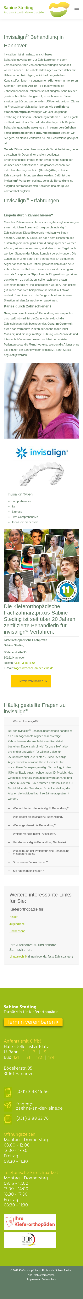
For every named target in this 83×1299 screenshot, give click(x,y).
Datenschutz (49, 1279)
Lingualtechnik (18, 956)
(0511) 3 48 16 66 (24, 662)
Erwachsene (17, 931)
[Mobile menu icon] (76, 9)
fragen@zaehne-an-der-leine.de (33, 668)
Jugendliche (17, 923)
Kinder (13, 916)
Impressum (33, 1279)
